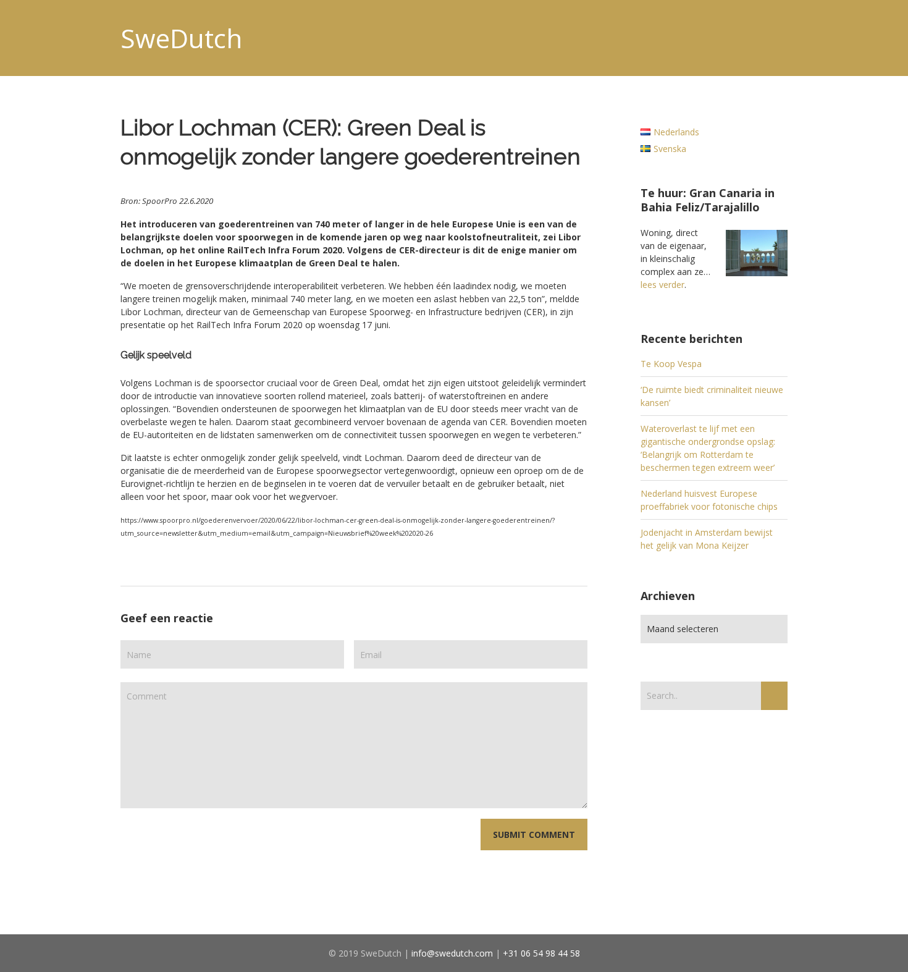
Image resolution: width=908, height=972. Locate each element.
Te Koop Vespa (671, 364)
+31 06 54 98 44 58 (541, 953)
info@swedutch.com (452, 953)
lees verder (662, 284)
